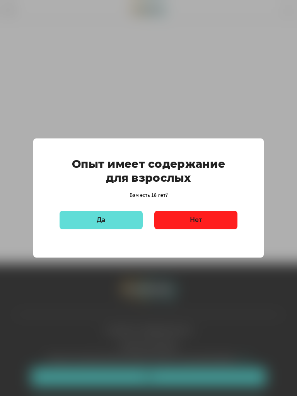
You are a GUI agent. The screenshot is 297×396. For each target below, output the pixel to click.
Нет (196, 220)
